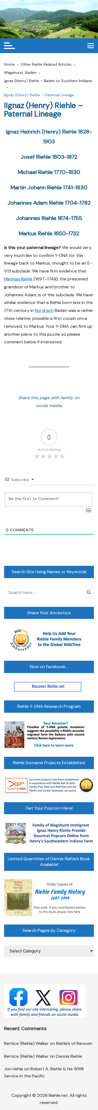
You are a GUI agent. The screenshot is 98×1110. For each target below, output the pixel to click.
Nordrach (44, 310)
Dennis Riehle (69, 1056)
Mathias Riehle (18, 279)
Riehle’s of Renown (74, 1043)
